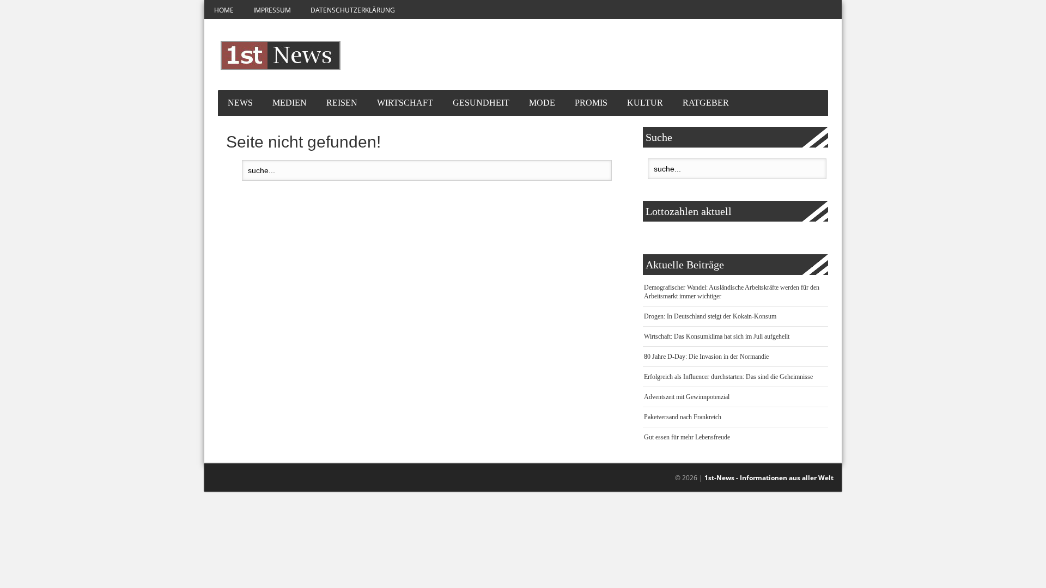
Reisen (341, 102)
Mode (542, 102)
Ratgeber (706, 102)
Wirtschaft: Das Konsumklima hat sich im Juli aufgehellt (716, 336)
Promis (591, 102)
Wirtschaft (405, 102)
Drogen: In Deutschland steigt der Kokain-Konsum (710, 316)
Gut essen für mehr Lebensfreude (687, 437)
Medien (289, 102)
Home (224, 10)
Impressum (272, 10)
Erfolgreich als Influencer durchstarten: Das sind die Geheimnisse (728, 377)
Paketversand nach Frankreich (682, 417)
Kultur (645, 102)
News (240, 102)
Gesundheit (481, 102)
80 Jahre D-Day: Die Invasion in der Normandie (706, 356)
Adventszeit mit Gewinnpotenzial (686, 397)
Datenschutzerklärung (353, 10)
